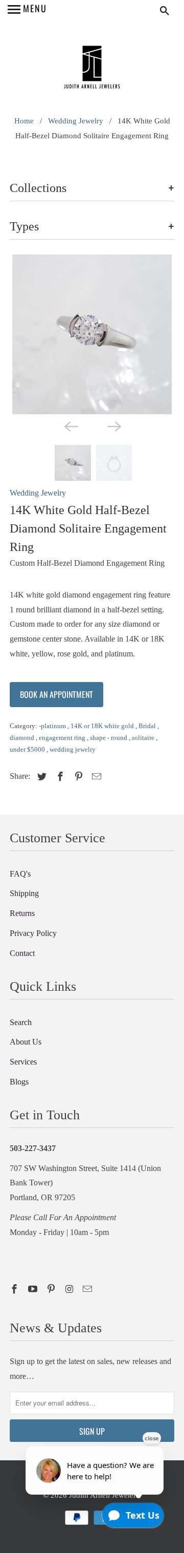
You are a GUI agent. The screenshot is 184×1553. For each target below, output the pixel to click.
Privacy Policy (33, 933)
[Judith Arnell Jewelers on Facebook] (15, 1289)
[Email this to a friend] (95, 777)
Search (21, 1022)
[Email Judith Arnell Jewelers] (88, 1289)
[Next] (113, 425)
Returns (22, 913)
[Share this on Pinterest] (77, 777)
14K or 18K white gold (103, 726)
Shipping (24, 893)
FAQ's (20, 873)
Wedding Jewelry (75, 121)
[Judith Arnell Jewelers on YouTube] (33, 1289)
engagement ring (63, 737)
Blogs (19, 1081)
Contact (22, 953)
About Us (25, 1041)
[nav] (27, 10)
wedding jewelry (73, 749)
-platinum (53, 726)
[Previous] (70, 425)
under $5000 (28, 749)
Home (24, 121)
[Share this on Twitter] (40, 777)
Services (23, 1061)
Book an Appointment (56, 694)
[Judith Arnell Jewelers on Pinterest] (52, 1289)
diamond (23, 737)
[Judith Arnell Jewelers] (92, 68)
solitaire (144, 737)
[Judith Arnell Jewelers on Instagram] (70, 1289)
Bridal (148, 726)
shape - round (109, 737)
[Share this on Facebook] (59, 777)
